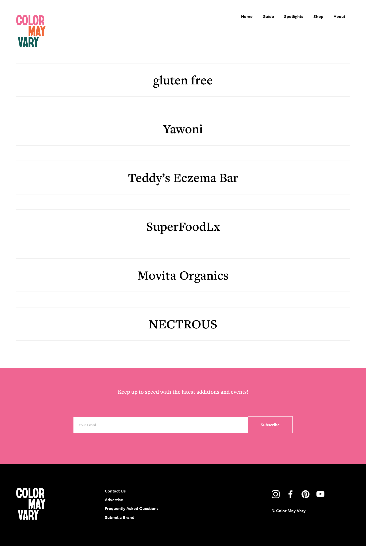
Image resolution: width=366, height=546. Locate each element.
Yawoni (183, 129)
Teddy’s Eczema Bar (183, 177)
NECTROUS (183, 324)
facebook (291, 494)
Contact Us (115, 491)
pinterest (305, 494)
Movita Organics (183, 275)
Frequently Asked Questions (132, 508)
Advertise (114, 499)
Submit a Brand (119, 517)
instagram (276, 494)
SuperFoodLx (183, 226)
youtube (320, 494)
